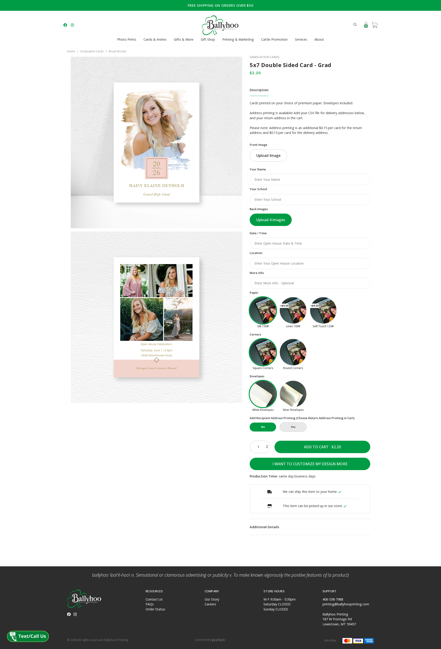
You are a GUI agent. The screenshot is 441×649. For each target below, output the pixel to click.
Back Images (259, 209)
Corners (255, 334)
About (319, 39)
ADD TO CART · (317, 446)
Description (259, 90)
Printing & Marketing (238, 39)
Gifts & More (183, 39)
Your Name (258, 169)
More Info (257, 273)
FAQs (150, 604)
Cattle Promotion (274, 39)
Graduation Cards (92, 51)
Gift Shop (208, 39)
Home (71, 51)
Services (301, 39)
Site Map (330, 640)
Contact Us (154, 599)
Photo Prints (126, 39)
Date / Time (258, 233)
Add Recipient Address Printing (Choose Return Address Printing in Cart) (302, 418)
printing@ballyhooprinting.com (345, 604)
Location (256, 253)
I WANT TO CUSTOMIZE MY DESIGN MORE (310, 463)
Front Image (258, 145)
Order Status (155, 609)
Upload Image (268, 155)
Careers (210, 604)
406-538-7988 (332, 599)
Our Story (212, 599)
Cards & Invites (155, 39)
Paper (254, 293)
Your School (258, 189)
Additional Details (264, 527)
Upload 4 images (270, 219)
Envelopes (257, 376)
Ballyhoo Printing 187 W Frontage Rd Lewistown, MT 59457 (339, 619)
